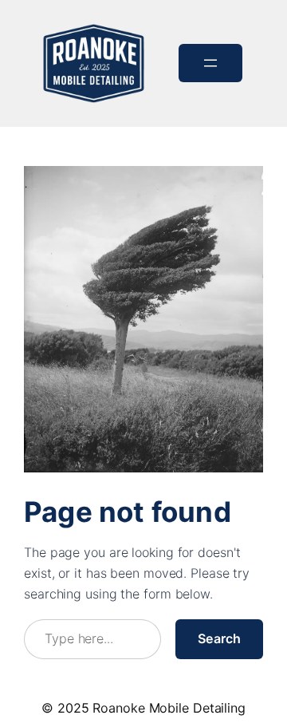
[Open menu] (210, 63)
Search (219, 638)
